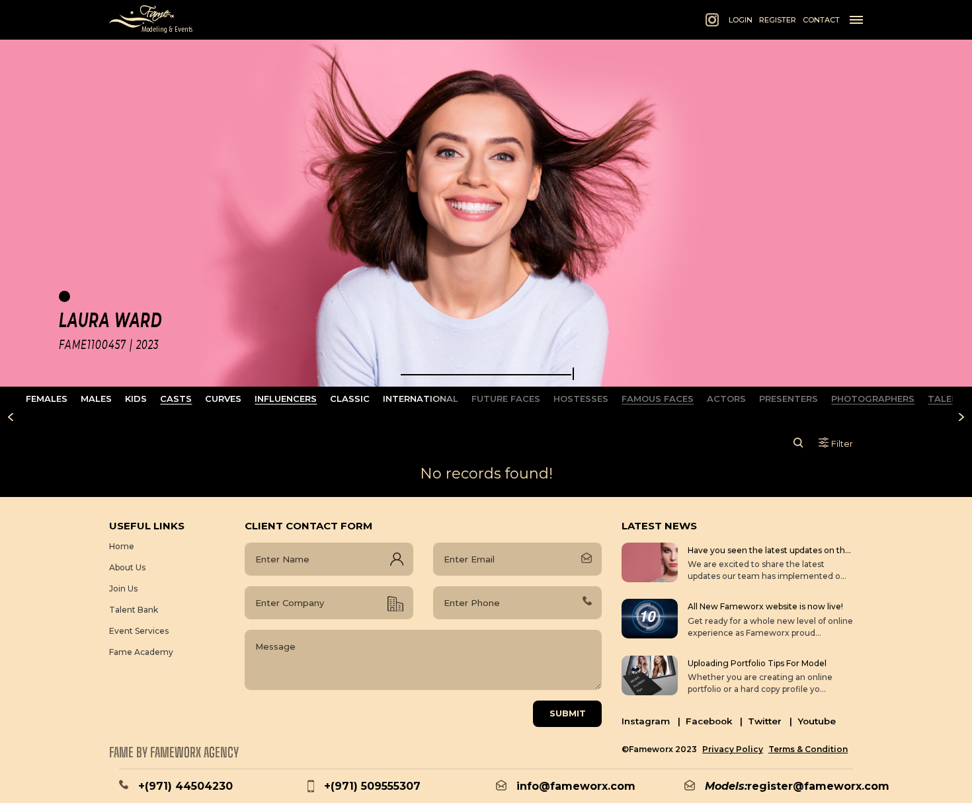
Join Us (123, 588)
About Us (127, 567)
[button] (486, 374)
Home (121, 546)
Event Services (139, 631)
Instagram (651, 721)
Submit (567, 713)
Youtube (816, 721)
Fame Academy (141, 652)
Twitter (770, 721)
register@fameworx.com (818, 786)
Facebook (714, 721)
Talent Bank (133, 610)
